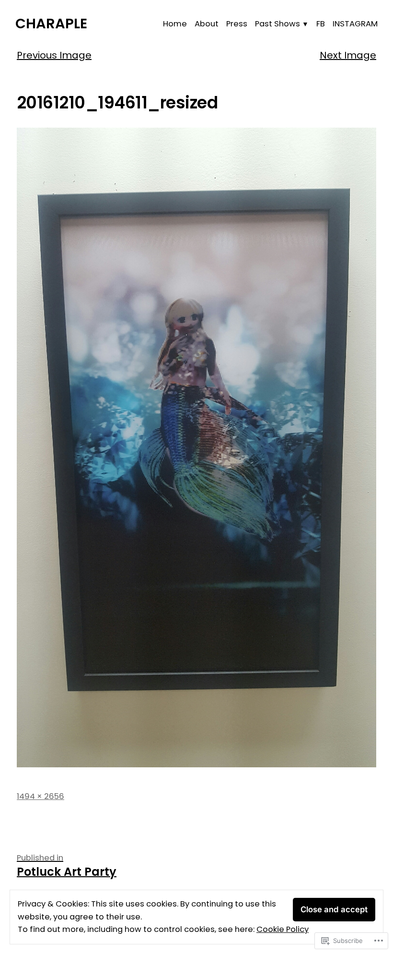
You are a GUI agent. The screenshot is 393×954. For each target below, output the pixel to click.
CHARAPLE (51, 23)
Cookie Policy (282, 929)
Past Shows (277, 23)
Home (175, 23)
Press (236, 23)
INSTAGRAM (355, 23)
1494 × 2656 (40, 796)
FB (320, 23)
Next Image (348, 55)
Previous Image (54, 55)
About (207, 23)
